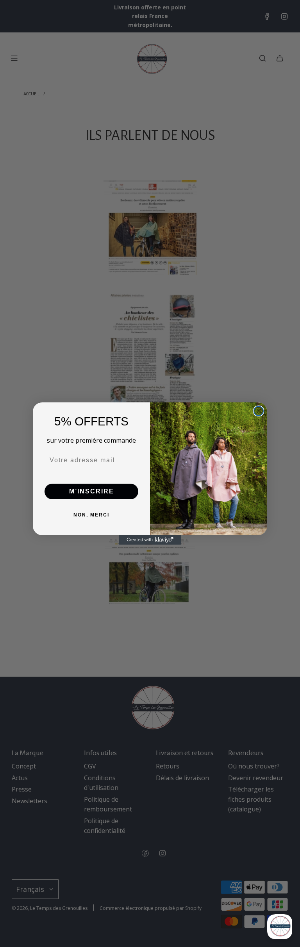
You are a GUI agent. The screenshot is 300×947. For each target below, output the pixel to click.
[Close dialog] (258, 411)
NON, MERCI (91, 515)
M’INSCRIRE (91, 491)
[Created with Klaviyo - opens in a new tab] (150, 540)
